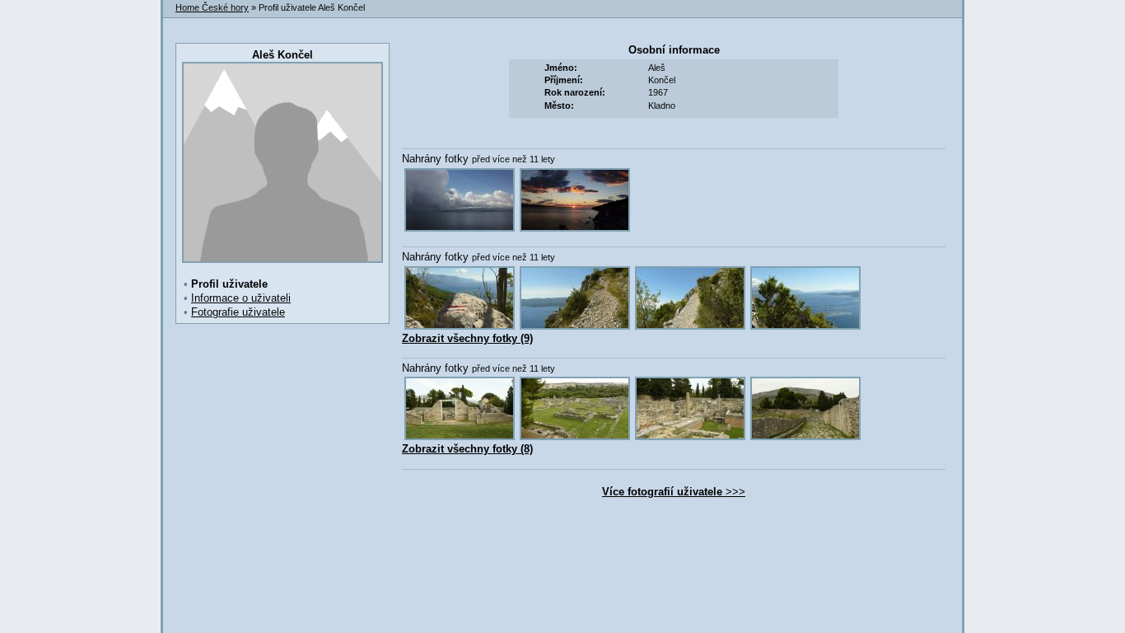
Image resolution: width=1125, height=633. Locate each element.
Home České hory (212, 7)
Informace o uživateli (241, 298)
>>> (673, 491)
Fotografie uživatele (238, 312)
